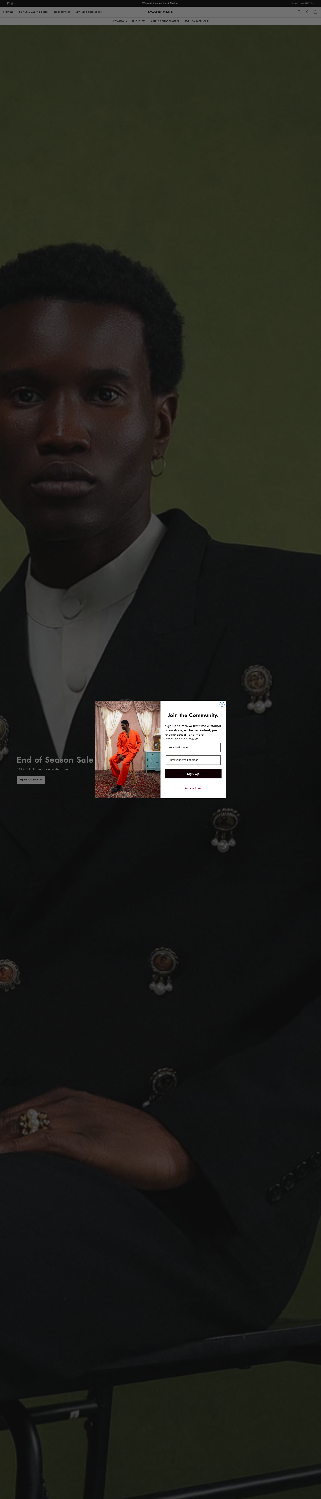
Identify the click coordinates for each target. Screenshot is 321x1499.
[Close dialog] (222, 704)
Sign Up (193, 774)
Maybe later (193, 788)
